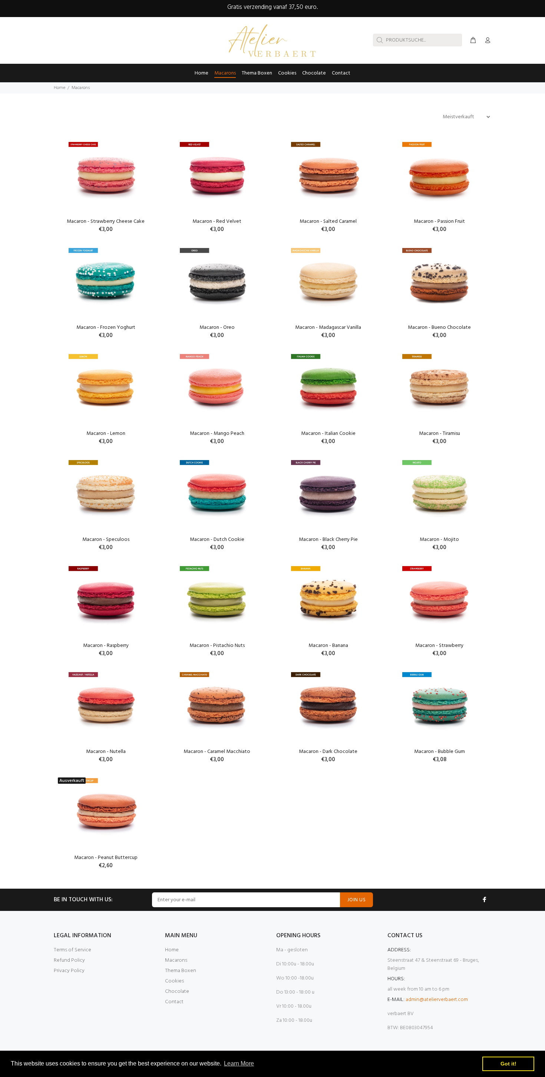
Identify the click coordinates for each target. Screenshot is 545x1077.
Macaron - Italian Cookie (328, 433)
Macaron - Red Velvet (216, 221)
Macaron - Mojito (439, 539)
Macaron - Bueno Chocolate (439, 327)
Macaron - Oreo (217, 327)
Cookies (174, 981)
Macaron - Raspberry (106, 645)
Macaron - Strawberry (439, 645)
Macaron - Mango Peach (217, 433)
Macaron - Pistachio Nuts (217, 645)
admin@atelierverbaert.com (437, 999)
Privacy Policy (69, 971)
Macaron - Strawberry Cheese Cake (106, 221)
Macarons (176, 960)
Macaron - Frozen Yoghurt (105, 327)
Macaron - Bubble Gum (439, 751)
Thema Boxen (180, 971)
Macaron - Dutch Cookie (217, 539)
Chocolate (177, 991)
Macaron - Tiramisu (439, 433)
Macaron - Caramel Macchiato (217, 751)
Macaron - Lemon (105, 433)
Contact (174, 1002)
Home (59, 88)
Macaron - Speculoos (105, 539)
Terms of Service (72, 950)
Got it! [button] (508, 1064)
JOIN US (356, 900)
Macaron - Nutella (106, 751)
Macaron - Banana (328, 645)
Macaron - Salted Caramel (328, 221)
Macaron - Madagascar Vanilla (328, 327)
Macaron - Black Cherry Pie (328, 539)
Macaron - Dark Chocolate (328, 751)
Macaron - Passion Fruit (439, 221)
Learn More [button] (239, 1063)
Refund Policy (69, 960)
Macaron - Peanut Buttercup (106, 857)
